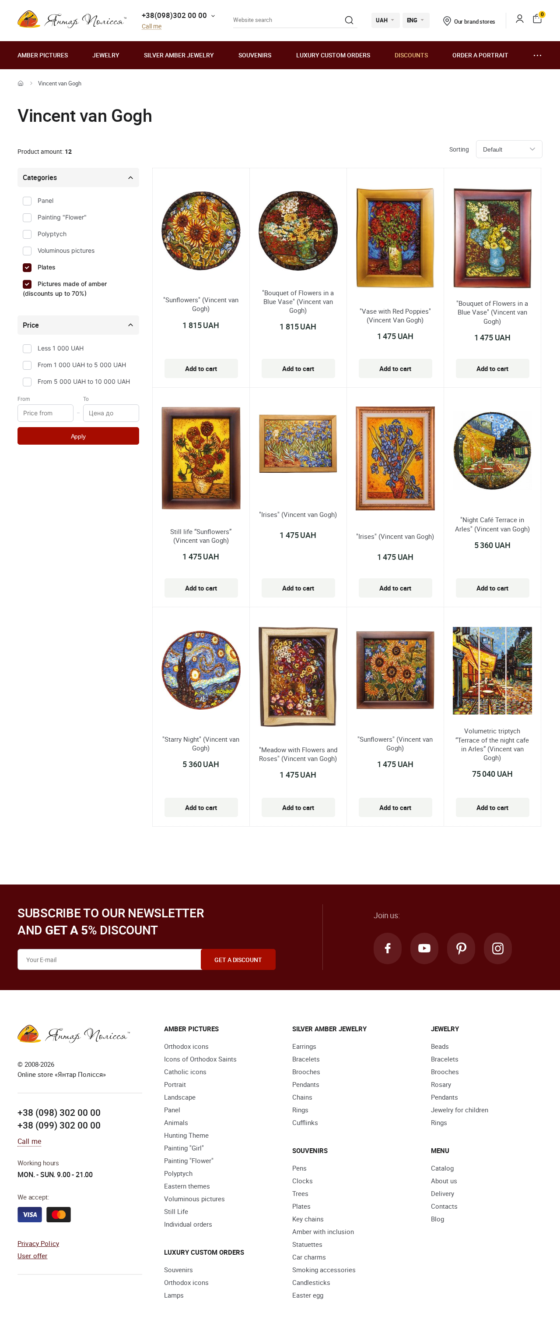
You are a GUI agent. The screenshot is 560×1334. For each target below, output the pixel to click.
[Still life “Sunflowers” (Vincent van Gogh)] (201, 460)
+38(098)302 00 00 (174, 15)
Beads (440, 1046)
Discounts (411, 55)
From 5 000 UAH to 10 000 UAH (84, 381)
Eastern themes (187, 1186)
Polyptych (52, 233)
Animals (176, 1122)
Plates (47, 267)
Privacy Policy (38, 1243)
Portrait (175, 1084)
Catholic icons (185, 1071)
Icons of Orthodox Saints (200, 1058)
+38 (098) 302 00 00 (59, 1112)
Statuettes (307, 1244)
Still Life (176, 1211)
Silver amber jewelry (179, 55)
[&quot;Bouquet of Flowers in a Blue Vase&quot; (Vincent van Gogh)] (298, 232)
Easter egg (307, 1295)
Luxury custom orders (333, 55)
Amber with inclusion (323, 1231)
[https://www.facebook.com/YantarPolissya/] (388, 948)
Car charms (309, 1257)
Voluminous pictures (66, 250)
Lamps (174, 1295)
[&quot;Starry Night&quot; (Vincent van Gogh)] (201, 671)
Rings (300, 1109)
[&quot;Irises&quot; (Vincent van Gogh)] (298, 445)
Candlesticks (311, 1282)
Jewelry (105, 55)
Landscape (180, 1097)
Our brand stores (475, 21)
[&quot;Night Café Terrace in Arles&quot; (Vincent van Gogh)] (492, 452)
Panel (45, 200)
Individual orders (188, 1224)
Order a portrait (480, 55)
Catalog (442, 1168)
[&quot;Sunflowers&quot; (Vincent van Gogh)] (201, 232)
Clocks (302, 1180)
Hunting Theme (186, 1135)
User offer (33, 1255)
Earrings (304, 1046)
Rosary (441, 1084)
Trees (300, 1193)
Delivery (442, 1193)
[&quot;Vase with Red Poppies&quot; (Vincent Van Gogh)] (395, 239)
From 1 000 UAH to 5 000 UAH (82, 364)
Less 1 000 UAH (61, 348)
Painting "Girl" (184, 1147)
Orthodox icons (186, 1046)
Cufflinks (305, 1122)
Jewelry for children (459, 1109)
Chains (302, 1097)
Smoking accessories (324, 1269)
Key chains (308, 1218)
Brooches (306, 1071)
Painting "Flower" (62, 217)
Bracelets (306, 1058)
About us (444, 1180)
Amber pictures (43, 55)
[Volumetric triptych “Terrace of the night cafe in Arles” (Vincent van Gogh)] (492, 672)
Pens (299, 1168)
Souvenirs (254, 55)
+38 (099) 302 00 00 (59, 1125)
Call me (151, 26)
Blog (437, 1218)
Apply (78, 436)
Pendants (305, 1084)
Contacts (444, 1206)
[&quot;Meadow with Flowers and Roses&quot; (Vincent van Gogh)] (298, 678)
